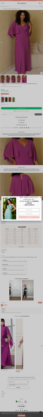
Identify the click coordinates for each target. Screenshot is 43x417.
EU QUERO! (29, 217)
